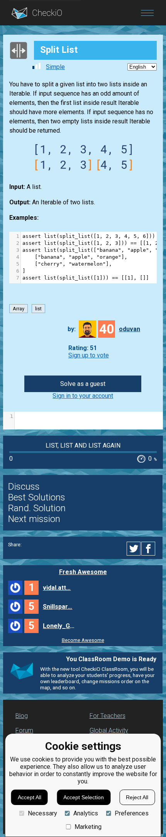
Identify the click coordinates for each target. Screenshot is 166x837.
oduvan (129, 329)
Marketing (88, 826)
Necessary (42, 813)
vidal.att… (57, 587)
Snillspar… (57, 606)
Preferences (131, 813)
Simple (55, 67)
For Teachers (107, 715)
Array (18, 309)
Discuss (24, 486)
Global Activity (109, 730)
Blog (21, 715)
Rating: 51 (82, 348)
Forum (24, 730)
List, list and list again (83, 445)
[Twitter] (134, 549)
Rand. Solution (37, 508)
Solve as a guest (82, 383)
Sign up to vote (88, 355)
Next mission (34, 519)
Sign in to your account (83, 395)
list (38, 309)
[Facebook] (149, 549)
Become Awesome (83, 640)
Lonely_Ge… (60, 626)
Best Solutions (36, 497)
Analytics (85, 813)
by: (72, 329)
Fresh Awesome (83, 572)
